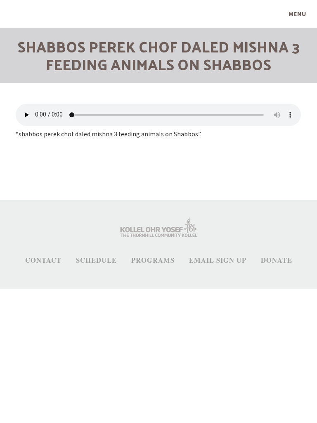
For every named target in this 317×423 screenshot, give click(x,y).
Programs (153, 260)
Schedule (96, 260)
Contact (43, 260)
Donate (276, 260)
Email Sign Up (217, 260)
